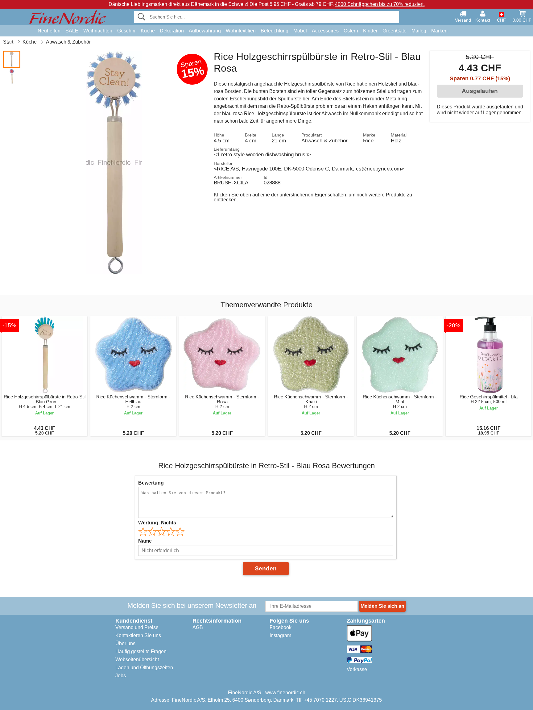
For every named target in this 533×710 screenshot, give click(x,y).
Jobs (120, 675)
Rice (368, 140)
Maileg (418, 30)
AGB (197, 627)
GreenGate (394, 30)
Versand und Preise (137, 627)
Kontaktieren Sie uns (138, 635)
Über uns (125, 643)
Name (145, 541)
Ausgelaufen (480, 91)
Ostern (351, 30)
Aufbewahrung (205, 30)
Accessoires (325, 30)
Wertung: (157, 522)
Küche (148, 30)
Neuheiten (49, 30)
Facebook (280, 627)
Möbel (300, 30)
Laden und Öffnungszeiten (144, 667)
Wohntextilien (241, 30)
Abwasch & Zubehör (324, 140)
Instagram (280, 635)
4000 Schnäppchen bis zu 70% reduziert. (380, 4)
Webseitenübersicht (137, 659)
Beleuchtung (274, 30)
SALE (71, 30)
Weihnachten (97, 30)
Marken (439, 30)
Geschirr (126, 30)
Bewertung (151, 482)
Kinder (370, 30)
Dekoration (172, 30)
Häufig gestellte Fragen (141, 651)
